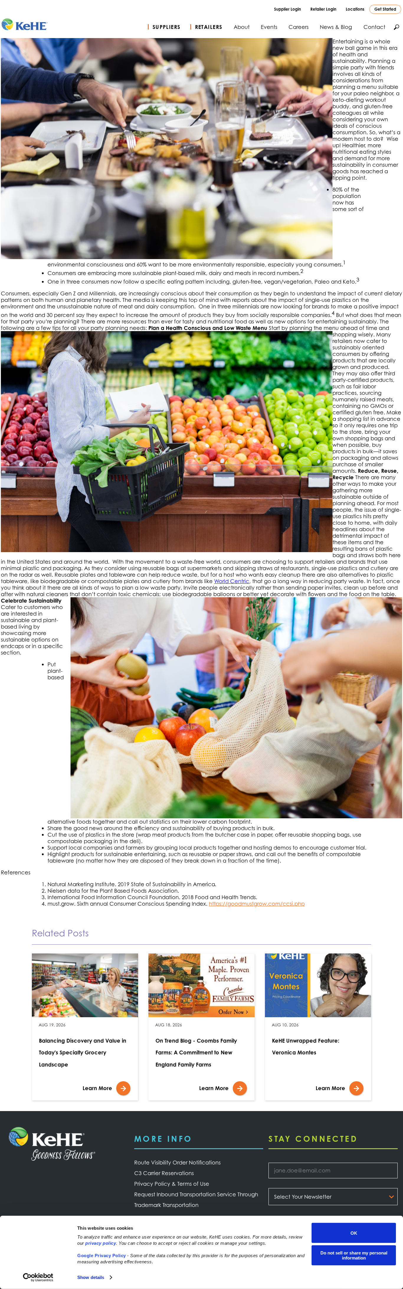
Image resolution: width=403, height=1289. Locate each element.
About (242, 27)
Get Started (385, 9)
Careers (299, 27)
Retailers (208, 27)
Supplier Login (287, 9)
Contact (374, 27)
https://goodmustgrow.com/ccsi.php (257, 903)
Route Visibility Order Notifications (177, 1162)
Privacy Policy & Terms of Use (171, 1183)
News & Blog (336, 27)
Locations (355, 9)
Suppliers (167, 27)
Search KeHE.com (396, 27)
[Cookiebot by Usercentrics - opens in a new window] (38, 1277)
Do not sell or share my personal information (353, 1255)
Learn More (97, 1088)
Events (269, 27)
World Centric (231, 581)
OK (353, 1232)
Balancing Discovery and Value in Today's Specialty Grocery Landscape (82, 1052)
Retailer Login (323, 9)
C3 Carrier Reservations (164, 1173)
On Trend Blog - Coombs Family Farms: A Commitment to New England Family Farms (196, 1052)
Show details (90, 1277)
